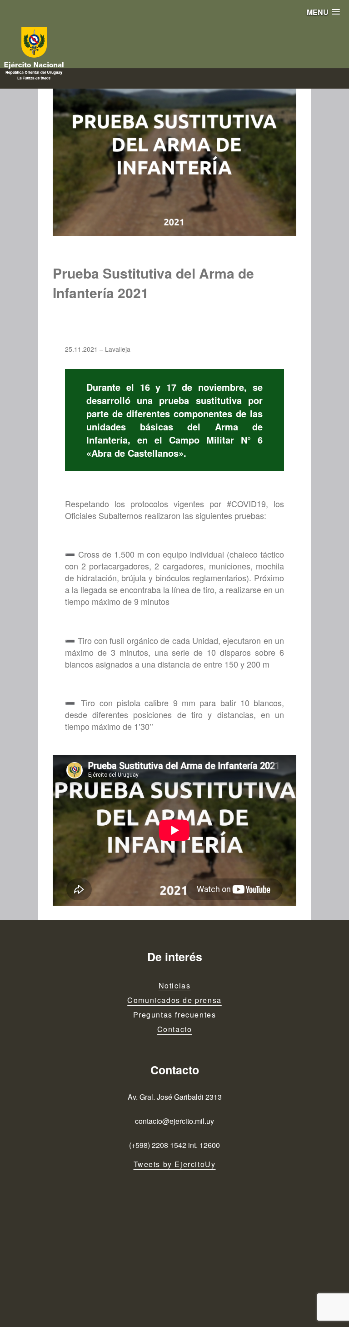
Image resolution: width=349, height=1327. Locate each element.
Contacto (174, 1029)
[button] (323, 12)
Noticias (175, 985)
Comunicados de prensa (174, 1000)
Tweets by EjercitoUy (175, 1164)
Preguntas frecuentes (174, 1014)
